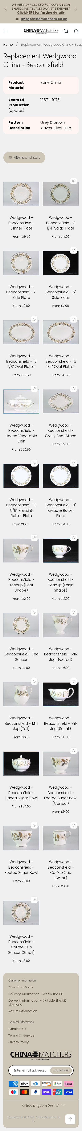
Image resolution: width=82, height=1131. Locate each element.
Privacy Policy (18, 1042)
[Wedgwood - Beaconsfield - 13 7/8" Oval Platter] (21, 332)
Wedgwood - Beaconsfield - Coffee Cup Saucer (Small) (21, 944)
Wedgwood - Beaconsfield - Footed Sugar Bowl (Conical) (60, 795)
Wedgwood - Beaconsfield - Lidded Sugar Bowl (21, 793)
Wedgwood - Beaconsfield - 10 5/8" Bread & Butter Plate (21, 507)
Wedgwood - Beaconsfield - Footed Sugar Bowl (21, 867)
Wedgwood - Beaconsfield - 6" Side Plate (60, 292)
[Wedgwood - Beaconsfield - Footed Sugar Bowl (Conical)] (61, 764)
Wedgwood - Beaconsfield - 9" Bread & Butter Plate (60, 507)
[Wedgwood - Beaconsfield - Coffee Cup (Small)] (61, 838)
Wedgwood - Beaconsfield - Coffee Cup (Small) (61, 870)
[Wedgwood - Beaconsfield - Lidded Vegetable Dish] (21, 401)
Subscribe (61, 1070)
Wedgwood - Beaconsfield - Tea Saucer (21, 654)
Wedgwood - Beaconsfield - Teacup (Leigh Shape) (61, 582)
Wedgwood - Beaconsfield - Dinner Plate (21, 223)
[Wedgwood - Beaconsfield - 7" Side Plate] (21, 263)
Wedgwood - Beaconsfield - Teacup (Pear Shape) (21, 582)
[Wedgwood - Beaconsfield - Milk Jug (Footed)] (61, 625)
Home (8, 44)
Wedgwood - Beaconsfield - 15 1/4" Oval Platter (60, 361)
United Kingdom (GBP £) (40, 1106)
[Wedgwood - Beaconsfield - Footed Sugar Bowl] (21, 838)
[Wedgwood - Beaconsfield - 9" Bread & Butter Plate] (61, 476)
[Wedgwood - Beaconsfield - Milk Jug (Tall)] (21, 694)
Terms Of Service (21, 1035)
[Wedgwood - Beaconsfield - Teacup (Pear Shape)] (21, 551)
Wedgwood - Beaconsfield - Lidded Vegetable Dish (21, 433)
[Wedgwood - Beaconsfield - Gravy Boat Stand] (61, 401)
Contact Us (17, 1029)
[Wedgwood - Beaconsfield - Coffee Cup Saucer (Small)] (21, 913)
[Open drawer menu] (6, 31)
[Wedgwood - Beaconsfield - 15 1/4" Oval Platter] (61, 332)
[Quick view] (73, 181)
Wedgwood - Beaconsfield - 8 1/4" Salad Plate (60, 223)
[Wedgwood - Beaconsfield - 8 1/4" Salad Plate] (61, 194)
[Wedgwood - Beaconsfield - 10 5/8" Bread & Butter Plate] (21, 476)
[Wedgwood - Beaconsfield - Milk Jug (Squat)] (61, 694)
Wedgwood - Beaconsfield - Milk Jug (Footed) (61, 654)
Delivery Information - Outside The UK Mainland (37, 1002)
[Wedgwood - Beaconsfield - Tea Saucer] (21, 625)
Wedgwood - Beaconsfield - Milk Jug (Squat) (61, 723)
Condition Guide (21, 987)
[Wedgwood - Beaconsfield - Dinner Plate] (21, 194)
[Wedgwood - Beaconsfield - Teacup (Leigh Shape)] (61, 551)
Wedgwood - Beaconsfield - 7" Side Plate (21, 292)
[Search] (66, 31)
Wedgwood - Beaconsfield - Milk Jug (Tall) (21, 723)
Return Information (22, 1011)
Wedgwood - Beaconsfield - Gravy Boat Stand (60, 430)
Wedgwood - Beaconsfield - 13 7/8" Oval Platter (21, 361)
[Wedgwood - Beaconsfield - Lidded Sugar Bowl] (21, 764)
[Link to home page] (41, 1055)
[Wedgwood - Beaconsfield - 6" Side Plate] (61, 263)
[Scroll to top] (70, 1119)
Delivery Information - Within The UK (35, 994)
